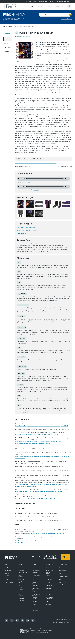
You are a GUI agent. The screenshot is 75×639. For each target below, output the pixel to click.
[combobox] (55, 15)
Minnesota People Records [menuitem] (22, 571)
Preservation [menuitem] (21, 606)
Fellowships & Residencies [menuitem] (49, 598)
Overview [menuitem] (20, 567)
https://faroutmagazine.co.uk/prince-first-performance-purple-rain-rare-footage (38, 491)
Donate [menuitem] (61, 573)
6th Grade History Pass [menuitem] (35, 609)
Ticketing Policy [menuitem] (42, 635)
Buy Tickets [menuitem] (8, 570)
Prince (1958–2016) (22, 233)
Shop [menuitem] (60, 579)
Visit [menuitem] (6, 564)
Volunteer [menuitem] (48, 604)
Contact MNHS (66, 622)
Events (46, 1)
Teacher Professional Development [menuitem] (35, 584)
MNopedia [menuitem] (21, 603)
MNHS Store (28, 1)
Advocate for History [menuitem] (62, 583)
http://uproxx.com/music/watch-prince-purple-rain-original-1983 (45, 533)
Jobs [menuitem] (47, 591)
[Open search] (69, 6)
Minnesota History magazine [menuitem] (21, 594)
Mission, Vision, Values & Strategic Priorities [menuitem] (49, 573)
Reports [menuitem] (48, 582)
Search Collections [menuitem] (21, 575)
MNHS (5, 26)
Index (16, 26)
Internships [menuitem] (48, 594)
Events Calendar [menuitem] (9, 582)
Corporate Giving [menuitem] (63, 576)
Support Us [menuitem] (63, 564)
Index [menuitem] (6, 39)
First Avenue (57, 85)
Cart (69, 1)
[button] (27, 6)
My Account (62, 1)
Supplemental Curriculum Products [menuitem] (35, 590)
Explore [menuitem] (21, 564)
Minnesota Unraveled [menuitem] (21, 599)
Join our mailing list (65, 557)
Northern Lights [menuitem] (36, 575)
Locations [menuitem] (7, 567)
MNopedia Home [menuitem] (7, 34)
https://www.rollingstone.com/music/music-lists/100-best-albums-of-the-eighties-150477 (41, 426)
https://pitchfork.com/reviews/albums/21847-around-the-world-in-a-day (36, 434)
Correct (28, 158)
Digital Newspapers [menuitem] (21, 586)
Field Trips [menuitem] (34, 601)
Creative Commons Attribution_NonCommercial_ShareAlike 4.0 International (35, 163)
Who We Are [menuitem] (50, 564)
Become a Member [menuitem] (7, 574)
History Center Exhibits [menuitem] (8, 578)
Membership (41, 1)
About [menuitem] (6, 43)
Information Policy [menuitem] (34, 635)
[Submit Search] (69, 14)
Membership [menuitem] (62, 570)
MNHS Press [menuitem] (21, 590)
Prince (37, 44)
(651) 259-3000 (57, 622)
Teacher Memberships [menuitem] (35, 605)
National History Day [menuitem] (36, 578)
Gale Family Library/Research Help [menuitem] (22, 581)
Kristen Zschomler (25, 36)
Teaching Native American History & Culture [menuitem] (36, 596)
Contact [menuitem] (6, 51)
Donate (34, 1)
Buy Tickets (52, 1)
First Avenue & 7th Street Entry (26, 227)
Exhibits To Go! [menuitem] (49, 585)
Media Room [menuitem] (49, 588)
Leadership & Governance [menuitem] (49, 578)
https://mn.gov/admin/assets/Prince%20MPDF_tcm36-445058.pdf (35, 499)
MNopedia (11, 26)
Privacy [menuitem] (26, 635)
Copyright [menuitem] (7, 47)
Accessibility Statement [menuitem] (63, 635)
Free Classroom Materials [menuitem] (36, 571)
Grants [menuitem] (47, 601)
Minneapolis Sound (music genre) (27, 230)
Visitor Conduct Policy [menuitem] (52, 635)
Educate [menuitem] (34, 564)
